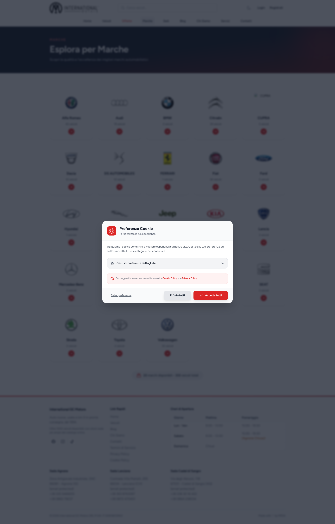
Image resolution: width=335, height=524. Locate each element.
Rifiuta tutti (177, 295)
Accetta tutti (213, 295)
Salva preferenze (121, 295)
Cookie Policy (169, 278)
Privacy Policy (189, 278)
